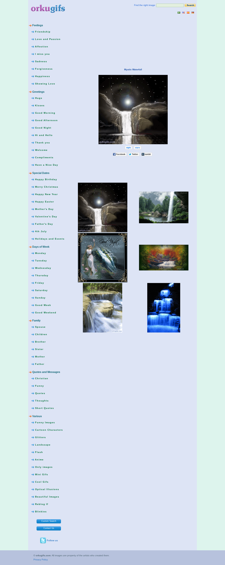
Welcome (41, 150)
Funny (39, 385)
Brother (40, 341)
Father (39, 364)
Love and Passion (47, 39)
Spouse (40, 327)
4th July (40, 231)
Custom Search (48, 521)
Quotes (39, 393)
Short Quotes (44, 408)
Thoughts (41, 400)
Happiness (42, 76)
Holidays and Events (49, 238)
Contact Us (48, 528)
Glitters (40, 437)
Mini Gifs (41, 474)
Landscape (42, 444)
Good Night (42, 127)
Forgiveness (43, 68)
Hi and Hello (43, 135)
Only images (43, 467)
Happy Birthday (45, 179)
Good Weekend (45, 312)
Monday (40, 253)
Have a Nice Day (46, 165)
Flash (38, 452)
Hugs (38, 98)
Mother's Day (44, 209)
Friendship (42, 31)
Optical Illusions (46, 489)
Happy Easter (44, 201)
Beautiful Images (46, 496)
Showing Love (44, 83)
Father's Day (43, 223)
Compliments (44, 157)
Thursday (41, 275)
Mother (39, 356)
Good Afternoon (46, 120)
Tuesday (40, 260)
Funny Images (44, 422)
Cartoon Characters (48, 430)
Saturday (41, 290)
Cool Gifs (41, 482)
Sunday (40, 297)
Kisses (39, 105)
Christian (41, 378)
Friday (39, 282)
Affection (41, 46)
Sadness (40, 61)
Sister (38, 349)
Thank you (42, 142)
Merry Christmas (46, 186)
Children (40, 334)
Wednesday (42, 267)
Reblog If (41, 504)
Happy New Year (46, 194)
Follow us (52, 540)
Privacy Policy (40, 559)
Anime (39, 459)
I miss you (42, 54)
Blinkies (40, 511)
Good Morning (44, 113)
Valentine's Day (45, 216)
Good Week (42, 305)
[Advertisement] (99, 41)
